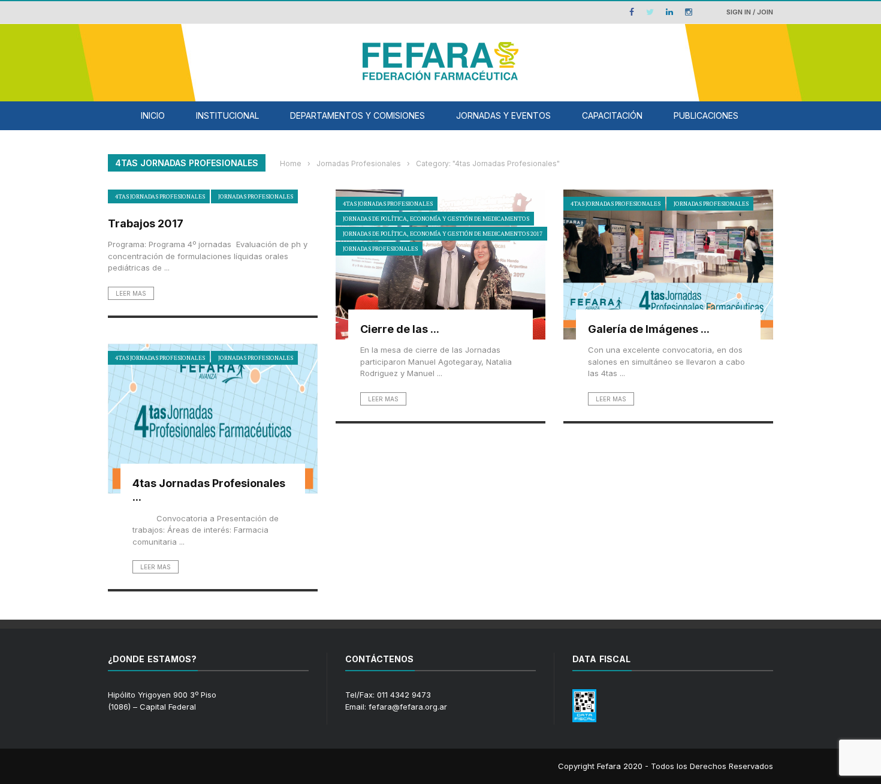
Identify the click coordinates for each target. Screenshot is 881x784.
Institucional (227, 115)
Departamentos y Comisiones (357, 115)
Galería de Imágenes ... (649, 329)
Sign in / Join (749, 12)
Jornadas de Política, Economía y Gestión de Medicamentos (436, 219)
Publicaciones (706, 115)
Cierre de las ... (399, 329)
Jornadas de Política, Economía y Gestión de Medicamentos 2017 (442, 234)
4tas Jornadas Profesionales (160, 196)
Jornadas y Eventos (503, 115)
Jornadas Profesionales (255, 196)
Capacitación (612, 115)
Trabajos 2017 (145, 223)
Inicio (153, 115)
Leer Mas (131, 293)
